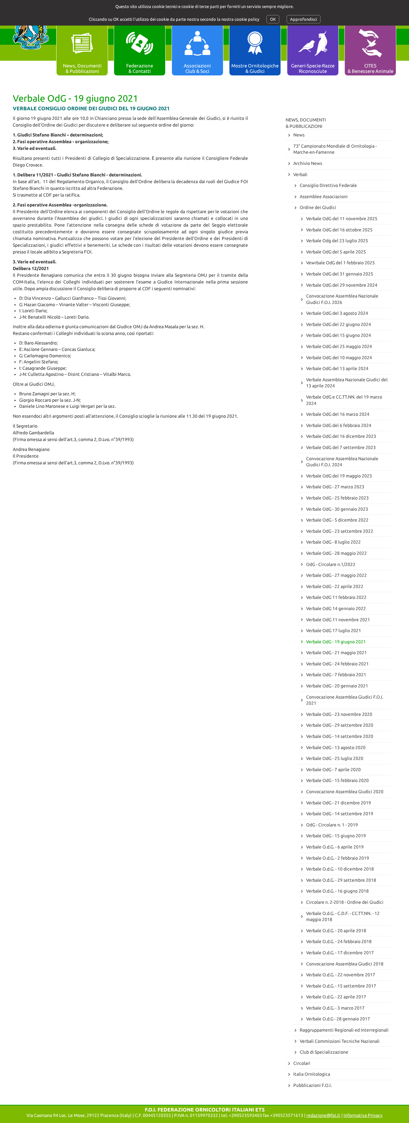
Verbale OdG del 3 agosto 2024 (337, 313)
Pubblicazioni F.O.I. (312, 1085)
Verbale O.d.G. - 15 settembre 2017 (341, 985)
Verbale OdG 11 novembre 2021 (338, 619)
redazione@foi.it (323, 1115)
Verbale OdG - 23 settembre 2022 (339, 531)
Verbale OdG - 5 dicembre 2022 (337, 520)
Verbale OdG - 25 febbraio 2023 (337, 497)
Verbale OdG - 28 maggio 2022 (336, 553)
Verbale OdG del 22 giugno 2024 (338, 324)
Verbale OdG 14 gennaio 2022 (336, 608)
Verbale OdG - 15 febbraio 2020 (337, 780)
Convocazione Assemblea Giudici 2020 (344, 791)
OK (273, 19)
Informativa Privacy (362, 1115)
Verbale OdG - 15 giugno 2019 (336, 835)
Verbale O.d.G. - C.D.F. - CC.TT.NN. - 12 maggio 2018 (343, 916)
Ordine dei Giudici (318, 207)
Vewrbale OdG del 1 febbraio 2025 (340, 262)
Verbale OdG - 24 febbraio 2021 (337, 663)
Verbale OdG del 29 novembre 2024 (341, 285)
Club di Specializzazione (324, 1052)
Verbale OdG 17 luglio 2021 (333, 630)
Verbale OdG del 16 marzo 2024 (337, 414)
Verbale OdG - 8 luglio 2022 (333, 542)
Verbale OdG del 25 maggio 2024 (339, 346)
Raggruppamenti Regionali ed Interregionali (344, 1030)
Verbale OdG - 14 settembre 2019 (339, 813)
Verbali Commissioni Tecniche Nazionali (340, 1041)
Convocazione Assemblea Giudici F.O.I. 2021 (344, 700)
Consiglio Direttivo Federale (328, 185)
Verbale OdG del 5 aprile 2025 (336, 251)
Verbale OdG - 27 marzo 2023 (335, 486)
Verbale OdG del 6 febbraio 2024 (338, 425)
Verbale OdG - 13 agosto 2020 (336, 747)
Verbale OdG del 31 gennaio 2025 (339, 273)
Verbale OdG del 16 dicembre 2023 (341, 436)
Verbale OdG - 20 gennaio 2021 (337, 685)
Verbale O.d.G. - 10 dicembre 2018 (340, 868)
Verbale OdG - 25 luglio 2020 (334, 758)
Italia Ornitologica (311, 1074)
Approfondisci (303, 19)
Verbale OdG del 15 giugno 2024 (338, 335)
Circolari (301, 1063)
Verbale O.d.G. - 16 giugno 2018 (337, 891)
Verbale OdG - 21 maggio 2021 (336, 652)
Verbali (300, 174)
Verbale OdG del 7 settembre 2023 (341, 447)
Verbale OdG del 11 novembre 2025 (341, 218)
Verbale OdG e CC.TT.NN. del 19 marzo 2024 (344, 400)
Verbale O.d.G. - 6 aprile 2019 (335, 846)
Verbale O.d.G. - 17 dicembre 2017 (340, 952)
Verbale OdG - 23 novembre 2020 (339, 714)
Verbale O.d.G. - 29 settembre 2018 (341, 880)
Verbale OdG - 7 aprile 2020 (333, 769)
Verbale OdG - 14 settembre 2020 (339, 736)
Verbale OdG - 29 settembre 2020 (339, 725)
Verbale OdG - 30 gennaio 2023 (337, 509)
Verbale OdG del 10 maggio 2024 (339, 357)
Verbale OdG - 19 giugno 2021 (336, 641)
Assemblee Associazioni (324, 196)
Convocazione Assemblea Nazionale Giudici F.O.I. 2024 (342, 462)
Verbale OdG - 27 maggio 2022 (336, 575)
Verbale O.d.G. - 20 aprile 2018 (336, 930)
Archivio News (307, 163)
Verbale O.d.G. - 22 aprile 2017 (336, 996)
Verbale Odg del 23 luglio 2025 (337, 240)
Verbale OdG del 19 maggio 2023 (339, 475)
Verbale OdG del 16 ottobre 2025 (339, 229)
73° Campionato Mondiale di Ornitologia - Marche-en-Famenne (335, 149)
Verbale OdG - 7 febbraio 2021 (336, 674)
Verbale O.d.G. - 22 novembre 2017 (340, 974)
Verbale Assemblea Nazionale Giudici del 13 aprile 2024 (347, 383)
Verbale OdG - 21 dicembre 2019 (338, 802)
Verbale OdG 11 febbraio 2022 (336, 597)
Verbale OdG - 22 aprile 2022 (334, 586)
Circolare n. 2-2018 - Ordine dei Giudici (344, 902)
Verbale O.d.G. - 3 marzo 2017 (335, 1008)
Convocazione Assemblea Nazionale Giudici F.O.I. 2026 (342, 299)
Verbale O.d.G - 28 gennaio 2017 (338, 1018)
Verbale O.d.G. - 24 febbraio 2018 (339, 941)
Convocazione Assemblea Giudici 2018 (344, 963)
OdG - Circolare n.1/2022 (330, 564)
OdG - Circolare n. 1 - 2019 (332, 824)
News (299, 134)
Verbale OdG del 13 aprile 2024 (337, 368)
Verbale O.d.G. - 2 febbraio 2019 (337, 858)
